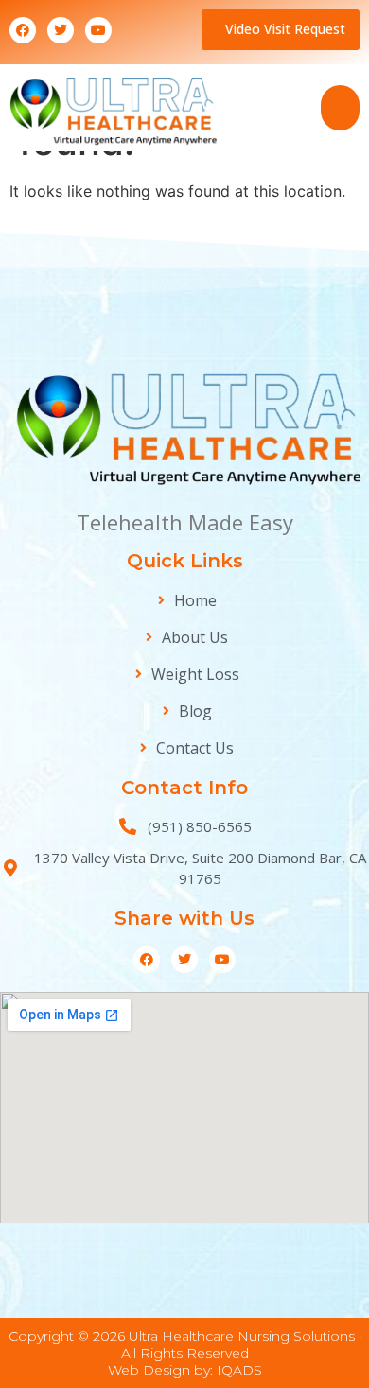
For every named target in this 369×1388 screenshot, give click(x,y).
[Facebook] (22, 30)
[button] (340, 107)
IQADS (239, 1370)
